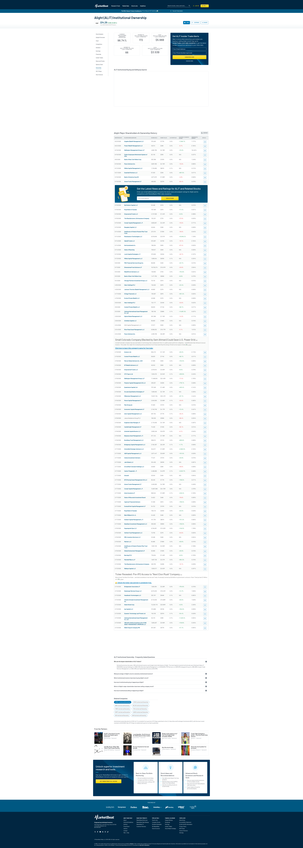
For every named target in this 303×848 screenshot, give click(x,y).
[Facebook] (98, 832)
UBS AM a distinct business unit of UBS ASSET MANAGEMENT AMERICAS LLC (135, 623)
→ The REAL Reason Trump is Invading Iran (131, 11)
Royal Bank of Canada (130, 209)
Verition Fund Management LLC (133, 533)
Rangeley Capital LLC (130, 227)
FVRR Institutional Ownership (122, 708)
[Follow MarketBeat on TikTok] (108, 832)
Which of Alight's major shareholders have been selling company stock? (134, 686)
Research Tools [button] (115, 6)
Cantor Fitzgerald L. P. (130, 471)
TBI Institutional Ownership (140, 708)
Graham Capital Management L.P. (133, 519)
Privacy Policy (182, 826)
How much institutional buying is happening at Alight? (129, 682)
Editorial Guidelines (128, 822)
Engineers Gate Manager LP (132, 422)
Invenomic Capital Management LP (134, 409)
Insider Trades (168, 826)
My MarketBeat (155, 826)
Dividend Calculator (157, 824)
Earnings (167, 824)
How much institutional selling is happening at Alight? (129, 690)
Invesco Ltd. (127, 352)
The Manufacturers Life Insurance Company (136, 218)
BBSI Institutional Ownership (122, 705)
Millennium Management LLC (132, 396)
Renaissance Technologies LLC (133, 236)
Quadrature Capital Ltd (130, 387)
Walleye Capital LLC (130, 568)
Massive (132, 843)
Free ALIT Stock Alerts (177, 11)
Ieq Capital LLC (128, 609)
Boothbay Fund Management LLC (133, 440)
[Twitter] (95, 832)
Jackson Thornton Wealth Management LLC (136, 289)
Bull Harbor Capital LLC (131, 205)
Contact (125, 830)
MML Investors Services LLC (132, 537)
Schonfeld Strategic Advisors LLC (134, 449)
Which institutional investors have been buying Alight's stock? (131, 678)
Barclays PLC (128, 555)
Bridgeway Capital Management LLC (134, 444)
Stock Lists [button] (134, 6)
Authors (125, 824)
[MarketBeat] (101, 6)
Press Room (126, 826)
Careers (125, 828)
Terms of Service (183, 830)
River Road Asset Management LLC (134, 329)
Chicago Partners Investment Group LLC (135, 280)
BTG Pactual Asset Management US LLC (135, 480)
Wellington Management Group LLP (134, 150)
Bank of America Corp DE (131, 177)
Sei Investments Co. (130, 245)
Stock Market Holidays (170, 828)
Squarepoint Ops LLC (130, 528)
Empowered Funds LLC (131, 214)
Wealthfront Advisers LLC (131, 272)
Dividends (167, 822)
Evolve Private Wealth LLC (132, 298)
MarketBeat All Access (142, 820)
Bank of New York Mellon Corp (132, 159)
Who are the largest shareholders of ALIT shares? (127, 661)
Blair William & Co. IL (130, 515)
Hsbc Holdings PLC (129, 285)
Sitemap (181, 832)
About (124, 820)
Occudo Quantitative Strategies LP (134, 391)
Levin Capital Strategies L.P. (132, 254)
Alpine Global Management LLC (133, 316)
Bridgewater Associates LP (132, 586)
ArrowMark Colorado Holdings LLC (134, 466)
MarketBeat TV (140, 824)
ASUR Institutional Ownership (140, 712)
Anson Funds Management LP (132, 181)
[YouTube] (100, 832)
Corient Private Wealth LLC (132, 307)
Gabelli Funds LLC (129, 241)
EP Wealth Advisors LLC (131, 365)
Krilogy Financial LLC (130, 294)
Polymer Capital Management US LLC (135, 383)
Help (128, 832)
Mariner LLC (127, 541)
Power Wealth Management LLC (133, 145)
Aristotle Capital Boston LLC (132, 431)
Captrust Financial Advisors (132, 502)
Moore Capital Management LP (133, 400)
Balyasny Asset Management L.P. (133, 436)
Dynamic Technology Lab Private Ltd (134, 613)
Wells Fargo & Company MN (132, 627)
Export (205, 133)
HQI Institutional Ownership (122, 715)
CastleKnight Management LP (132, 427)
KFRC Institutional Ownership (141, 702)
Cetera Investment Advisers (132, 458)
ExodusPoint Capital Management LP (134, 506)
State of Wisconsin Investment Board (135, 497)
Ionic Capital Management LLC (133, 413)
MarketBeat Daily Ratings (143, 822)
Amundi (126, 475)
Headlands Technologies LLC (132, 595)
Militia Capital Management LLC (133, 168)
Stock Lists (155, 820)
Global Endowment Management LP (134, 551)
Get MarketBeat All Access (108, 781)
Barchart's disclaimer (144, 845)
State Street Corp (129, 604)
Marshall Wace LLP (129, 559)
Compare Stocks (156, 822)
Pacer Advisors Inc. (129, 164)
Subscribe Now (189, 57)
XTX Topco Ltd (128, 374)
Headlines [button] (143, 6)
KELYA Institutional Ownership (140, 705)
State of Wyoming (129, 249)
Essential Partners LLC (130, 172)
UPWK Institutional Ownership (122, 702)
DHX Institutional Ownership (139, 715)
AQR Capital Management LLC (132, 453)
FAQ (124, 832)
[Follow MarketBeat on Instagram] (105, 832)
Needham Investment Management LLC (135, 524)
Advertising (182, 820)
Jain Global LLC (128, 462)
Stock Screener (156, 828)
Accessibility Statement (185, 822)
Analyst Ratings (169, 820)
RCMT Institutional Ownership (122, 712)
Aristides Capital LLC (130, 320)
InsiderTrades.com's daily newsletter (184, 43)
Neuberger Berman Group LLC (133, 591)
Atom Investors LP (129, 493)
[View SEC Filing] (204, 142)
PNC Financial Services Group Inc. (134, 263)
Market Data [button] (125, 6)
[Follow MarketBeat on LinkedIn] (103, 832)
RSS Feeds (182, 828)
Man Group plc (128, 405)
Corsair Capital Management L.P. (133, 223)
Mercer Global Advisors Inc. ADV (133, 361)
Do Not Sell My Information (185, 824)
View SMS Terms (189, 60)
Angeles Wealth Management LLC (134, 141)
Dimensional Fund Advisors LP (133, 267)
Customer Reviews (141, 826)
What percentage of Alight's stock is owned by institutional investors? (133, 674)
